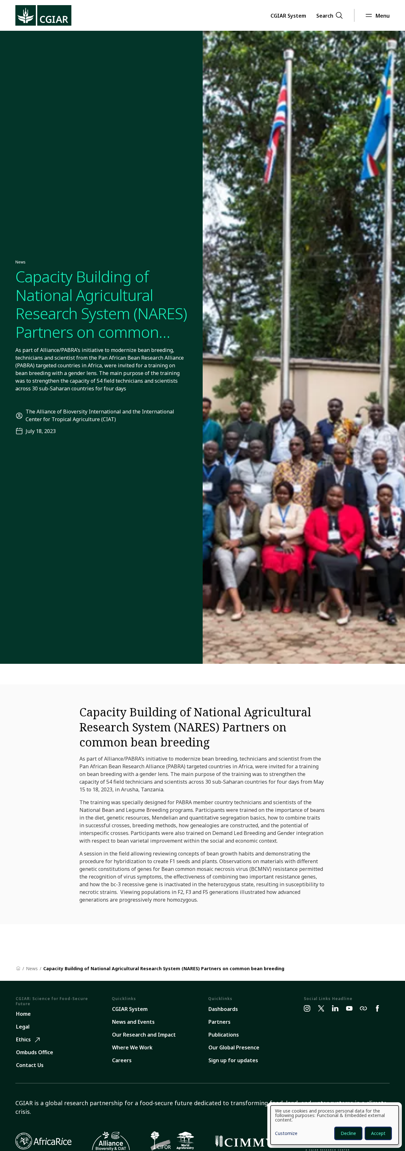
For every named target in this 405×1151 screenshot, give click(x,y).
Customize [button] (286, 1133)
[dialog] (335, 1125)
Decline (348, 1133)
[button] (288, 15)
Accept (378, 1133)
